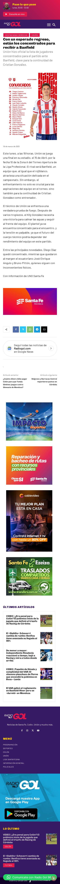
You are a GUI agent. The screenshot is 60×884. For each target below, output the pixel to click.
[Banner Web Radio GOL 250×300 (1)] (29, 597)
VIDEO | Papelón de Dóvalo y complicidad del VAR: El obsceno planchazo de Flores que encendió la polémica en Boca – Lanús (22, 674)
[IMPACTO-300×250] (29, 443)
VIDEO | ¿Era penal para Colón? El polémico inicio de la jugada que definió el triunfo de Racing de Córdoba (22, 620)
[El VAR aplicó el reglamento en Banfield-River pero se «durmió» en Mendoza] (46, 693)
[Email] (44, 329)
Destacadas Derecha (16, 35)
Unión (35, 35)
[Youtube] (38, 730)
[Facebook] (16, 329)
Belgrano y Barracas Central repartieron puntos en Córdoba (44, 382)
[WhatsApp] (30, 329)
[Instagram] (27, 730)
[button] (30, 877)
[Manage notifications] (53, 878)
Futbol (9, 865)
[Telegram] (37, 329)
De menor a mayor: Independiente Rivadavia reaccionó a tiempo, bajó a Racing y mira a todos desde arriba (21, 655)
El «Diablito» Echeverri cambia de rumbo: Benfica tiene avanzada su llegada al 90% (21, 637)
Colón (8, 846)
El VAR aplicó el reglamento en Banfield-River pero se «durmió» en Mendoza (21, 691)
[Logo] (12, 24)
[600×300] (30, 317)
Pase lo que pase (24, 4)
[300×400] (29, 554)
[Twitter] (23, 329)
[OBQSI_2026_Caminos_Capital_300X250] (29, 487)
